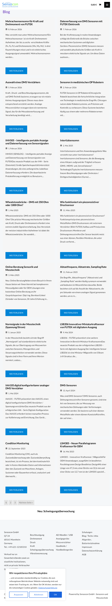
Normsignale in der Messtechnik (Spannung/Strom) (23, 326)
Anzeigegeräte (62, 538)
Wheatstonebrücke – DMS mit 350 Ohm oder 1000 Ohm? (27, 203)
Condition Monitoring (17, 443)
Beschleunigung (37, 535)
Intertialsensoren (69, 140)
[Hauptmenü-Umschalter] (107, 5)
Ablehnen (38, 594)
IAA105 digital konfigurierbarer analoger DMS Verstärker (27, 387)
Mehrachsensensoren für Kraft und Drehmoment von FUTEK (24, 23)
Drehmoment (36, 538)
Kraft (32, 546)
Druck (33, 542)
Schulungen (87, 532)
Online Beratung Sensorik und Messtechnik (21, 268)
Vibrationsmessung (38, 553)
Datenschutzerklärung (47, 588)
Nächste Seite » (26, 502)
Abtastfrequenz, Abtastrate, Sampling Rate (83, 266)
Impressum (87, 547)
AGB (84, 554)
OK (55, 594)
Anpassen (18, 594)
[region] (35, 585)
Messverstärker (63, 542)
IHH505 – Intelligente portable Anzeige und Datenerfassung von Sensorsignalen (27, 142)
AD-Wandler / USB (64, 535)
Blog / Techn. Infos (90, 536)
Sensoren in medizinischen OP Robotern (82, 82)
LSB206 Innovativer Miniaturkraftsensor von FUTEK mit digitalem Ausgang (82, 326)
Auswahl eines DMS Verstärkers (22, 82)
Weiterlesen (16, 71)
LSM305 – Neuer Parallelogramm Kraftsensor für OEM (78, 445)
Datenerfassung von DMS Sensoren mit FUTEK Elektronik (81, 23)
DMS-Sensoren (68, 385)
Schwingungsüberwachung (59, 511)
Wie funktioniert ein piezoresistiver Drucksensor (79, 203)
